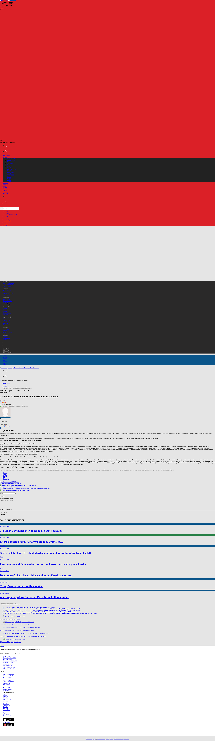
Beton (5, 473)
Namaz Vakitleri (11, 172)
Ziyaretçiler (7, 220)
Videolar (5, 190)
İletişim (5, 339)
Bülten (5, 358)
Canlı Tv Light (7, 286)
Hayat (5, 363)
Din (4, 360)
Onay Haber (6, 383)
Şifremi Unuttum (7, 332)
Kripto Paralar (10, 175)
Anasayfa (5, 336)
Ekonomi (5, 184)
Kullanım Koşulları (118, 739)
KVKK (111, 739)
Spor (4, 186)
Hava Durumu (10, 161)
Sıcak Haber (6, 325)
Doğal (5, 476)
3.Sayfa (5, 355)
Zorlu (6, 216)
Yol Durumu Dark (8, 284)
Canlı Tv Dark (7, 290)
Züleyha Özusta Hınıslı (10, 214)
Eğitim (5, 361)
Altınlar (9, 180)
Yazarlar (5, 192)
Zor (5, 217)
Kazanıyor (6, 479)
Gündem (5, 183)
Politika (5, 364)
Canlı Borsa (10, 171)
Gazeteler (5, 193)
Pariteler (9, 181)
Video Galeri (6, 320)
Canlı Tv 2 (9, 166)
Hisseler (9, 178)
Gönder (2, 496)
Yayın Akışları (10, 168)
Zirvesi (6, 224)
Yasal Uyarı (126, 739)
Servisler (5, 157)
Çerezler (108, 739)
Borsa (7, 656)
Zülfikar (6, 213)
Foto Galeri (6, 189)
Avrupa (5, 357)
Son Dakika (6, 155)
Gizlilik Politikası (101, 739)
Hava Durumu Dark (8, 283)
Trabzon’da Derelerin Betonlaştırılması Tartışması (26, 368)
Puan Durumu (10, 174)
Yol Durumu (10, 163)
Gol (4, 477)
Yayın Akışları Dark (8, 292)
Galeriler (5, 349)
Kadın (5, 187)
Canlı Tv (9, 164)
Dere (4, 474)
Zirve (6, 225)
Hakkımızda (6, 338)
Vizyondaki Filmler (12, 158)
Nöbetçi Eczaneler (11, 169)
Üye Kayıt (6, 330)
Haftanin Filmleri (11, 160)
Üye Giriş (6, 329)
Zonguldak (7, 219)
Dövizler (9, 177)
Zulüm (6, 211)
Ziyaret (6, 222)
